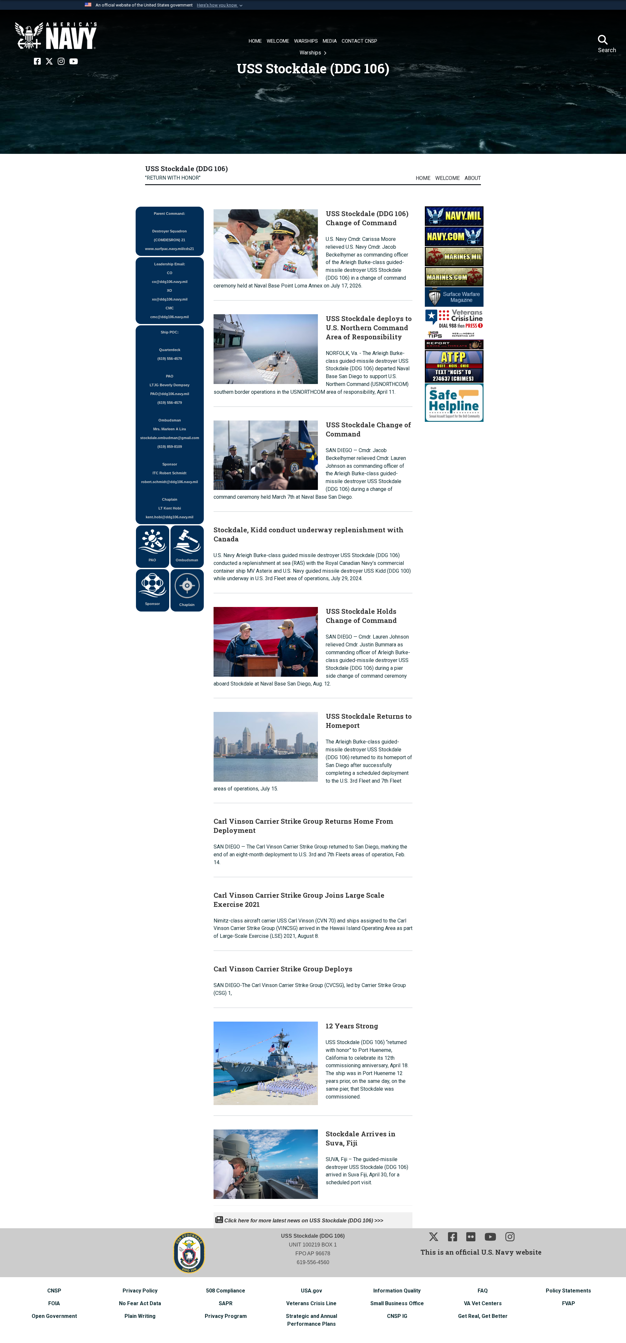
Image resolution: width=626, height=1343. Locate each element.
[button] (220, 5)
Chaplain (187, 605)
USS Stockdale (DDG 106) (186, 168)
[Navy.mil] (454, 215)
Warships (311, 53)
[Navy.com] (454, 236)
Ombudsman (187, 560)
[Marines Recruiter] (454, 276)
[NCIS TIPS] (454, 339)
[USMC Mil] (454, 256)
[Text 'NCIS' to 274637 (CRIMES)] (454, 366)
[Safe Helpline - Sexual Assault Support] (454, 402)
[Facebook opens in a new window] (37, 61)
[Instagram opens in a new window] (61, 61)
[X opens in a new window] (49, 61)
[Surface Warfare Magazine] (454, 296)
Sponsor (152, 604)
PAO (152, 560)
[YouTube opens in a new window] (73, 61)
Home (423, 178)
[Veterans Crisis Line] (454, 318)
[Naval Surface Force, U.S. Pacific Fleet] (56, 36)
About (473, 178)
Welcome (447, 178)
